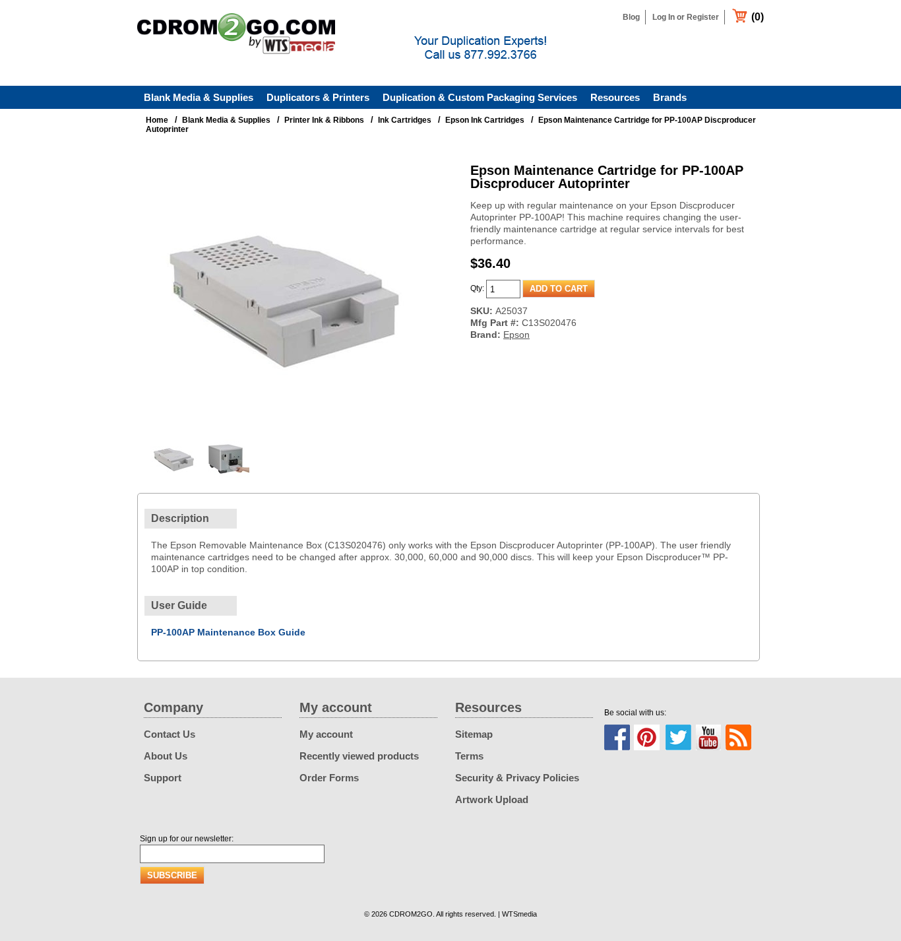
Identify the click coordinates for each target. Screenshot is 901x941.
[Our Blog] (738, 737)
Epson (516, 334)
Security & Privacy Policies (517, 777)
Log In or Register (685, 17)
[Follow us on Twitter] (678, 737)
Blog (631, 17)
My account (326, 734)
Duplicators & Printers (317, 97)
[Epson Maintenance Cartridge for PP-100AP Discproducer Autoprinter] (282, 425)
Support (162, 777)
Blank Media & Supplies (198, 97)
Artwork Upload (491, 799)
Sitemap (474, 734)
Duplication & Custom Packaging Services (480, 97)
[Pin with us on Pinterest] (647, 737)
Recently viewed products (359, 756)
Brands (670, 97)
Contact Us (169, 734)
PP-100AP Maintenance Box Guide (228, 632)
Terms (469, 756)
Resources (615, 97)
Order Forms (329, 777)
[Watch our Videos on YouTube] (708, 737)
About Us (165, 756)
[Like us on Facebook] (617, 737)
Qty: (477, 288)
